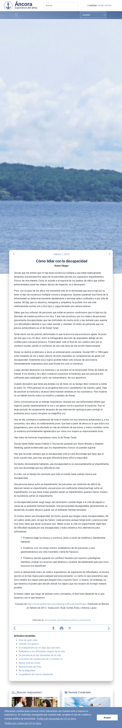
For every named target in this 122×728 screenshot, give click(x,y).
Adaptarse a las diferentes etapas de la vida (42, 651)
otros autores (50, 620)
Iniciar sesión (105, 5)
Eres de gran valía (28, 640)
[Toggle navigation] (16, 15)
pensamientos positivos (67, 620)
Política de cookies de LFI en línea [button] (23, 723)
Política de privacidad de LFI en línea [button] (56, 718)
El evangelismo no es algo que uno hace (39, 647)
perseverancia (85, 620)
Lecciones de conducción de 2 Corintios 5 (40, 659)
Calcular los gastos (29, 643)
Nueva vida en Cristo (29, 662)
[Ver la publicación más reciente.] (8, 5)
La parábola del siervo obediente (36, 674)
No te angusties (27, 670)
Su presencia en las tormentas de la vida (40, 655)
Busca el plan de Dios (30, 666)
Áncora (23, 4)
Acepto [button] (107, 717)
